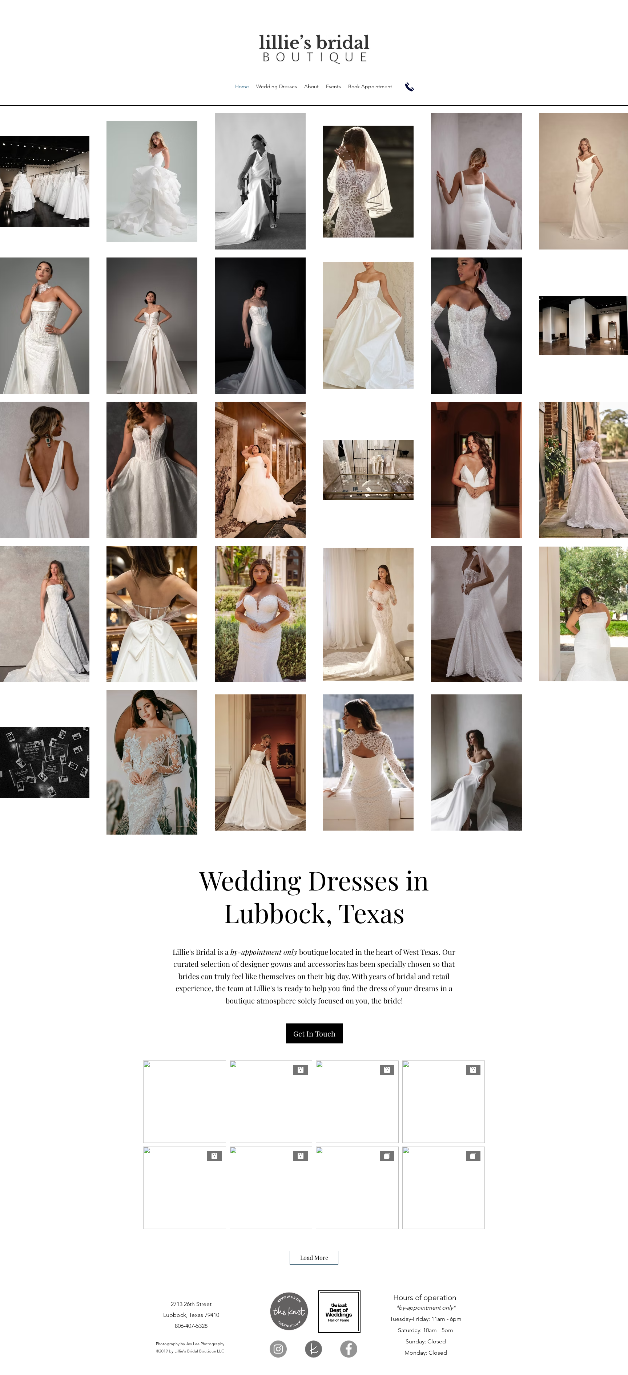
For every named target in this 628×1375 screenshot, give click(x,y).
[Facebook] (348, 1349)
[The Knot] (313, 1349)
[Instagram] (278, 1349)
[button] (314, 1033)
